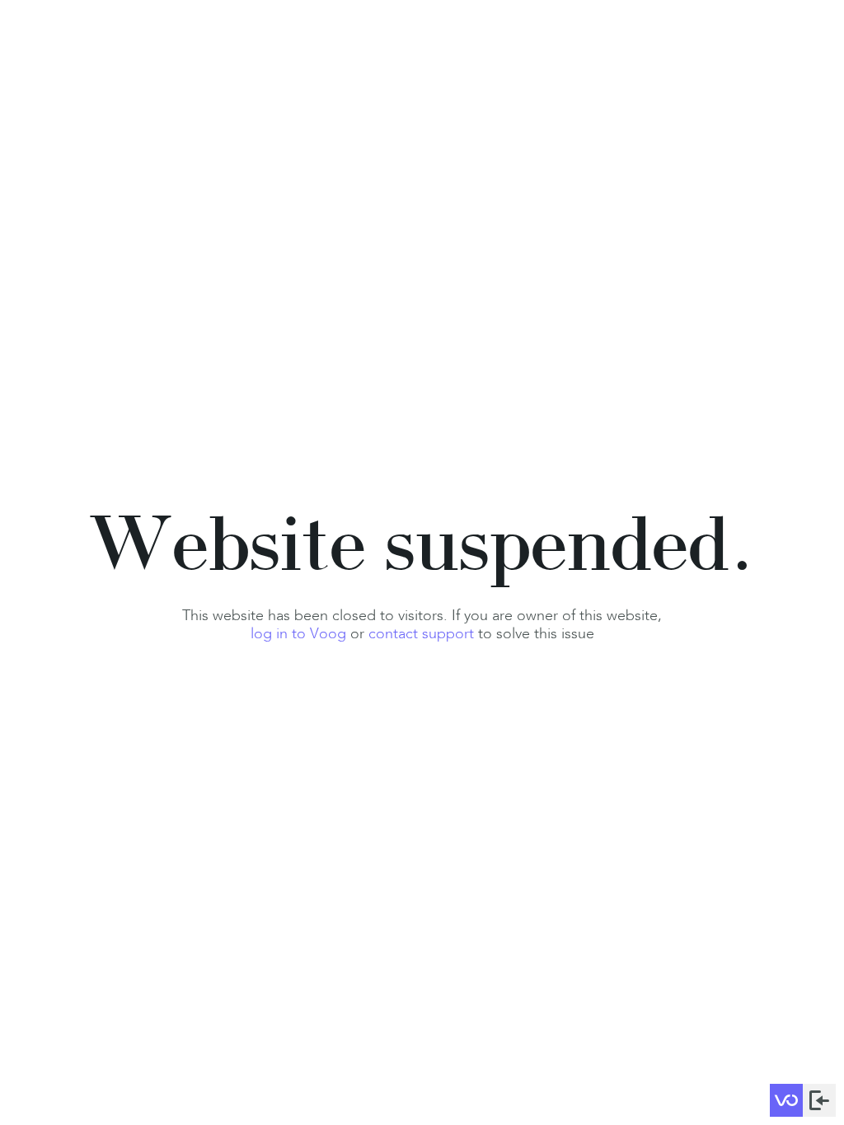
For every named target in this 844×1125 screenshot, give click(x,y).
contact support (421, 633)
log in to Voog (298, 633)
